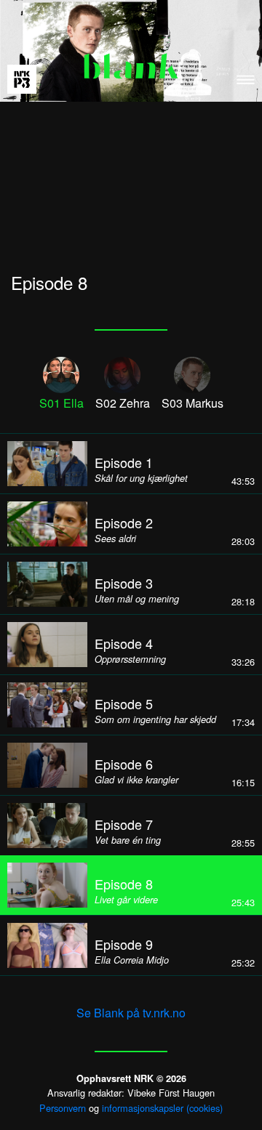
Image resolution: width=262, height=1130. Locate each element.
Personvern (62, 1108)
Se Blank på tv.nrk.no (131, 1012)
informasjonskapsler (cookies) (162, 1108)
